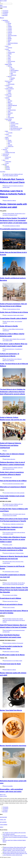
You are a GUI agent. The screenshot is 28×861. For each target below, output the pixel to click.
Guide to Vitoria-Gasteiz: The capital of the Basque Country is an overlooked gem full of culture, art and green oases (13, 220)
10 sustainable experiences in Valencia (13, 229)
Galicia (6, 131)
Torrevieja (10, 144)
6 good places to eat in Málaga (10, 598)
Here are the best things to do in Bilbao (13, 480)
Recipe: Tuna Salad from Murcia (11, 710)
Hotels (6, 151)
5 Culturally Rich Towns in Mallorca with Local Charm (14, 835)
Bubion (9, 24)
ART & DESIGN (3, 822)
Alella (9, 99)
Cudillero (10, 53)
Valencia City (10, 146)
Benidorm (10, 141)
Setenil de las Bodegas (13, 43)
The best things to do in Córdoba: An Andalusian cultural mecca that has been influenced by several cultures (12, 391)
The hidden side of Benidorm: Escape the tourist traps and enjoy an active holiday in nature (13, 539)
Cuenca (9, 90)
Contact (7, 163)
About (4, 160)
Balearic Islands (8, 64)
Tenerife (9, 120)
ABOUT (1, 827)
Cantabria (7, 85)
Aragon (6, 46)
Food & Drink (5, 155)
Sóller (11, 73)
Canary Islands (8, 119)
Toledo (9, 91)
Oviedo (9, 59)
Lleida (9, 111)
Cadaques (10, 103)
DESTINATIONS (3, 817)
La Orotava (12, 125)
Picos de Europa (11, 61)
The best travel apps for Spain (10, 664)
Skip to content (3, 0)
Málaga (9, 37)
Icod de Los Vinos (14, 123)
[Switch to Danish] (7, 166)
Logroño (10, 135)
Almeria (9, 23)
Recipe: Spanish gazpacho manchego (13, 745)
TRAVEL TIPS (3, 819)
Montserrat (10, 113)
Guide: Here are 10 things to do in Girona (14, 312)
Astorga (9, 96)
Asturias (7, 49)
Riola (9, 143)
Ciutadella (12, 78)
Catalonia (7, 97)
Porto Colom (13, 72)
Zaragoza (10, 47)
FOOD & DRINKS (3, 824)
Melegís (9, 40)
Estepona (10, 32)
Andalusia (7, 21)
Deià (11, 67)
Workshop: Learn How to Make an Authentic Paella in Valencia (13, 194)
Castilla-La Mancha (9, 88)
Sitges (9, 114)
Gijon (9, 55)
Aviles (9, 50)
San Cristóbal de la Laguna (16, 128)
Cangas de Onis (11, 52)
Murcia (6, 147)
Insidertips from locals (10, 152)
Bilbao (9, 82)
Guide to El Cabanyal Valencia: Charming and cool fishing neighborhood (10, 445)
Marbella (10, 38)
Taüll (9, 116)
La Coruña (10, 132)
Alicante (9, 140)
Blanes (9, 102)
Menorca (10, 76)
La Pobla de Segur (12, 110)
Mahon (11, 79)
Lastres (9, 56)
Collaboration (8, 161)
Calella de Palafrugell (12, 105)
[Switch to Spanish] (7, 167)
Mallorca (10, 65)
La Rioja (7, 134)
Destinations (5, 20)
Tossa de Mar (11, 117)
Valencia (7, 138)
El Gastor (10, 30)
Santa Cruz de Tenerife (15, 129)
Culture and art (6, 154)
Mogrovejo (10, 87)
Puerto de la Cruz (14, 126)
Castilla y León (8, 94)
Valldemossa (13, 75)
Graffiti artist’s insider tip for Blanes (12, 655)
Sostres (9, 62)
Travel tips (5, 149)
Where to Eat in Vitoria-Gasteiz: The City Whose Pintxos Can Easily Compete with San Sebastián (14, 590)
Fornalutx (12, 69)
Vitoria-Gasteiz (11, 84)
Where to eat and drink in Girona (11, 604)
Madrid (6, 137)
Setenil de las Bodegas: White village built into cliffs (14, 848)
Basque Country (8, 81)
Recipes (7, 158)
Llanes (9, 58)
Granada (10, 34)
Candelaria (12, 122)
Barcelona (10, 100)
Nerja (9, 41)
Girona (9, 108)
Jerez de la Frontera (12, 35)
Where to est (8, 157)
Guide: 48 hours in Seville (9, 326)
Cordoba (10, 27)
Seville (9, 44)
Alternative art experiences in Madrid (13, 487)
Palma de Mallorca (14, 70)
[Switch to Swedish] (7, 169)
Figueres (10, 106)
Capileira (10, 26)
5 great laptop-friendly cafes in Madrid (13, 318)
